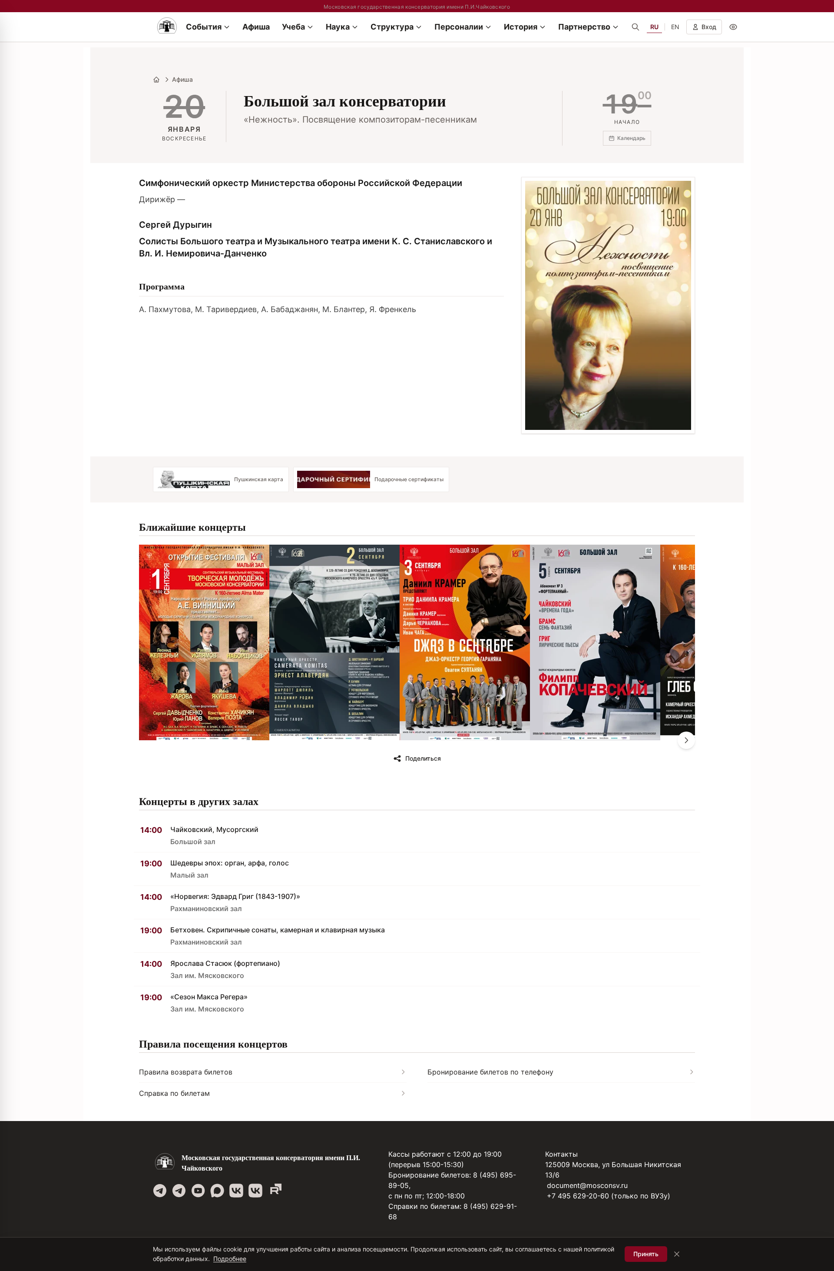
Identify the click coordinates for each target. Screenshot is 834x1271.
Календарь (631, 138)
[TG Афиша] (179, 1191)
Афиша (182, 79)
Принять (646, 1254)
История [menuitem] (520, 26)
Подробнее (229, 1258)
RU (654, 26)
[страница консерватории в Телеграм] (160, 1191)
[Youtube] (198, 1191)
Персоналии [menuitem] (458, 26)
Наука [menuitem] (338, 26)
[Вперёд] (686, 740)
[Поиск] (635, 27)
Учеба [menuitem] (293, 26)
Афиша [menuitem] (256, 26)
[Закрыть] (676, 1254)
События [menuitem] (204, 26)
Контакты (561, 1154)
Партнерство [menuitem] (584, 26)
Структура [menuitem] (392, 26)
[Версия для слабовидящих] (733, 27)
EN (675, 26)
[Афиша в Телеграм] (274, 1191)
